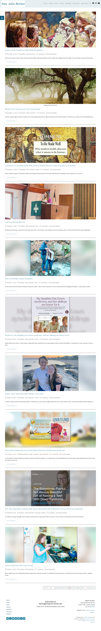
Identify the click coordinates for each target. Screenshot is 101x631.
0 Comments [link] (41, 54)
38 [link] (77, 588)
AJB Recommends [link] (23, 454)
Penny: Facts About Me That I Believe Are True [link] (24, 394)
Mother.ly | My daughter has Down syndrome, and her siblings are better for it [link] (37, 335)
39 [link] (81, 588)
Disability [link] (22, 54)
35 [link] (65, 588)
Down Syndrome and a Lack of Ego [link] (19, 565)
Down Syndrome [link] (30, 54)
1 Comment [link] (40, 569)
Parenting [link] (37, 513)
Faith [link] (27, 169)
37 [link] (73, 588)
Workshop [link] (9, 609)
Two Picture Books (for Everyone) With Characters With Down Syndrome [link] (35, 450)
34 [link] (61, 588)
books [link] (92, 606)
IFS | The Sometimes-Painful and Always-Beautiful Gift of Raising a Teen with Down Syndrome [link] (44, 509)
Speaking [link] (8, 614)
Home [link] (7, 600)
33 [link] (57, 588)
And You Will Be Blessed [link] (15, 222)
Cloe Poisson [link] (90, 619)
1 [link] (48, 588)
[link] (2, 18)
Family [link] (36, 339)
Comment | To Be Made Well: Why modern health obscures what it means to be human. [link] (40, 166)
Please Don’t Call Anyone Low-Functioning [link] (22, 109)
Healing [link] (32, 169)
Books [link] (31, 454)
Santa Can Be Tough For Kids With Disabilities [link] (24, 50)
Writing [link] (37, 169)
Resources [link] (9, 611)
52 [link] (89, 588)
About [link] (7, 602)
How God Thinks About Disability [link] (19, 279)
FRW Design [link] (88, 617)
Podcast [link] (8, 607)
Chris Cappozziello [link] (84, 620)
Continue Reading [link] (12, 61)
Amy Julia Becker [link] (52, 54)
